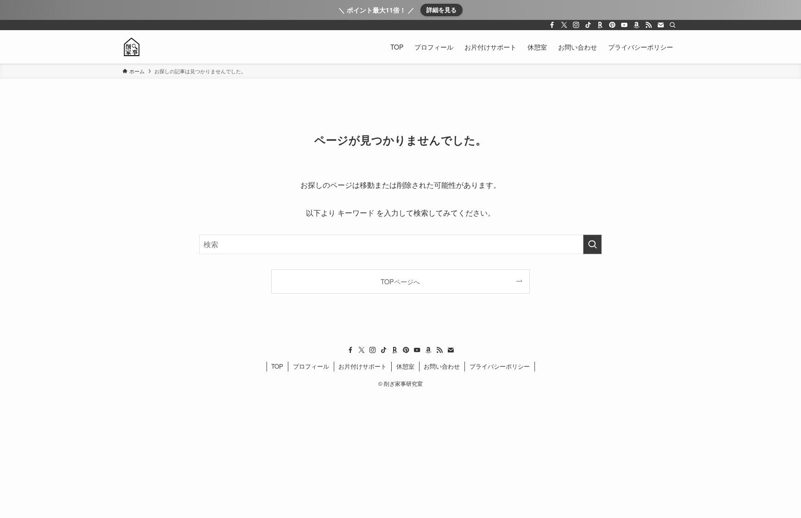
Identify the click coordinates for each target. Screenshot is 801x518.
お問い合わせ (442, 366)
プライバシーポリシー (500, 366)
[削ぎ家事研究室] (131, 47)
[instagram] (576, 25)
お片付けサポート (362, 366)
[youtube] (624, 25)
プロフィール (311, 366)
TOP (277, 366)
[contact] (661, 25)
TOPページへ (400, 281)
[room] (600, 25)
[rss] (648, 25)
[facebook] (552, 25)
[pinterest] (612, 25)
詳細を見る (441, 9)
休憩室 (405, 366)
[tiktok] (588, 25)
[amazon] (636, 25)
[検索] (673, 25)
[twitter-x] (564, 25)
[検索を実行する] (592, 244)
